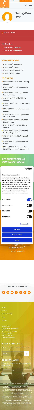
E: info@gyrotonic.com (8, 337)
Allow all (17, 229)
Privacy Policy (27, 383)
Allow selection (17, 235)
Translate (17, 1)
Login (13, 370)
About (4, 307)
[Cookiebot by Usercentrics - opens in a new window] (24, 169)
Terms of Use (20, 383)
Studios (4, 310)
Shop (3, 317)
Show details (24, 224)
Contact (4, 320)
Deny (17, 240)
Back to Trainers (9, 33)
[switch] (29, 205)
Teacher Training (7, 314)
